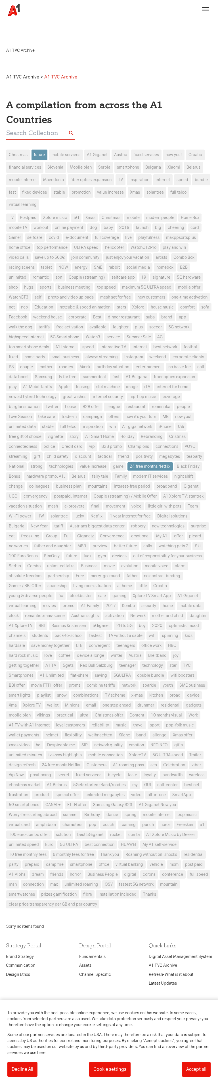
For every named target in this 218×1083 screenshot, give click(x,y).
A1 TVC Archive (23, 77)
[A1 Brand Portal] (12, 10)
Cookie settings (109, 1069)
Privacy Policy (56, 452)
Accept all (196, 1069)
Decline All (22, 1069)
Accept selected (150, 646)
